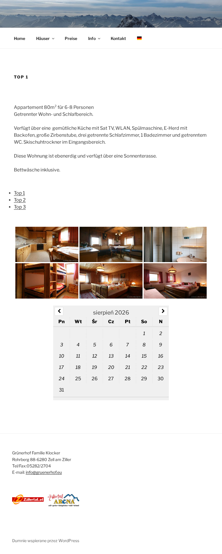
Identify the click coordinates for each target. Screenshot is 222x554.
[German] (139, 38)
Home (19, 38)
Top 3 (20, 207)
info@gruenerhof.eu (44, 472)
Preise (71, 38)
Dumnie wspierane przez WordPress (45, 540)
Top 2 (20, 200)
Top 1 (19, 193)
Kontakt (118, 38)
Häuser (43, 38)
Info (92, 38)
